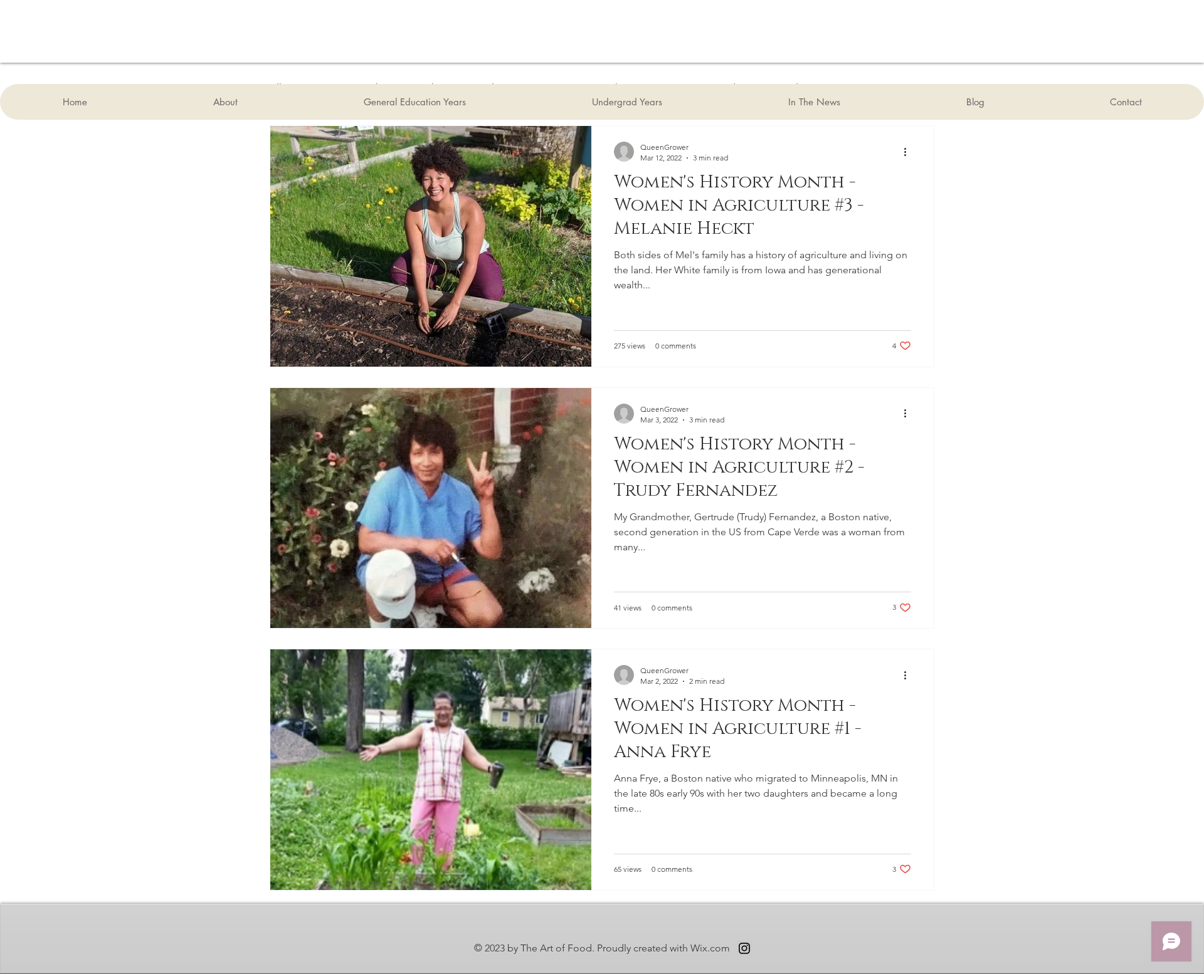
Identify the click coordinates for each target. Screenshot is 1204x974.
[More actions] (909, 151)
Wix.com (710, 948)
